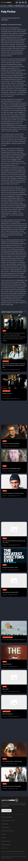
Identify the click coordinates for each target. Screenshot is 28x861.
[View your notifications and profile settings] (22, 2)
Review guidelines (6, 844)
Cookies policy (5, 827)
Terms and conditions (7, 817)
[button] (25, 2)
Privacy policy (4, 824)
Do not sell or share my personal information (12, 851)
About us (3, 837)
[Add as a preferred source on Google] (6, 810)
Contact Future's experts (8, 820)
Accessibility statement (7, 830)
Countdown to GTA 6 (19, 5)
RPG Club (10, 5)
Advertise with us (5, 841)
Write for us (4, 848)
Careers (3, 834)
